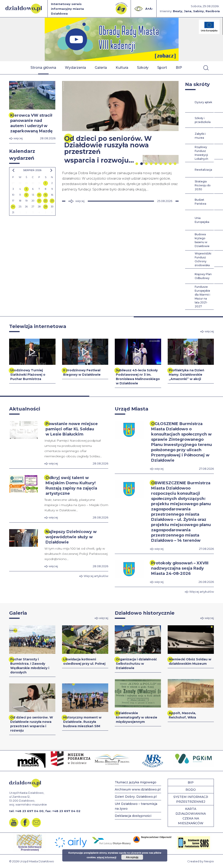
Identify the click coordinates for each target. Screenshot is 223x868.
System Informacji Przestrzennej (190, 799)
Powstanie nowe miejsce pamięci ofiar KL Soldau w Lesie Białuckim (72, 429)
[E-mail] (36, 822)
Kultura (122, 68)
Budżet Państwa (200, 201)
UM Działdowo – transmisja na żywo (136, 806)
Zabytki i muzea (200, 135)
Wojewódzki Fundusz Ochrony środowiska (203, 259)
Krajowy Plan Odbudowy (203, 276)
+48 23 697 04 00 (29, 811)
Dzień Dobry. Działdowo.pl (136, 797)
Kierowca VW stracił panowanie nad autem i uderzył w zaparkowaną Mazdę (31, 123)
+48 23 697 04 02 (66, 811)
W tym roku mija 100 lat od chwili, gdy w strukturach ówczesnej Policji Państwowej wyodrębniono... (76, 554)
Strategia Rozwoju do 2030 (203, 185)
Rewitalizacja (203, 169)
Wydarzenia (75, 68)
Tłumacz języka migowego (135, 782)
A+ (147, 9)
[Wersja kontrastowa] (138, 8)
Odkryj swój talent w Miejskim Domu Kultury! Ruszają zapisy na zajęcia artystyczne (71, 485)
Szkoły (143, 68)
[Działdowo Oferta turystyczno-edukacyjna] (111, 39)
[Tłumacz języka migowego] (121, 8)
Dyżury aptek (203, 102)
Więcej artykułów (95, 576)
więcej (18, 138)
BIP (179, 68)
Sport (162, 68)
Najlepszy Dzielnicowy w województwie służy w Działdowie (71, 537)
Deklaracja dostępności (133, 816)
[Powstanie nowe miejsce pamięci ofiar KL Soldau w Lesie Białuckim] (23, 430)
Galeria (101, 68)
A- (151, 9)
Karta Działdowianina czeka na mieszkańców (191, 816)
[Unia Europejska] (209, 27)
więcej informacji (106, 857)
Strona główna (43, 68)
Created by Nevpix (200, 861)
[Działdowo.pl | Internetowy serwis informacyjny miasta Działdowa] (23, 8)
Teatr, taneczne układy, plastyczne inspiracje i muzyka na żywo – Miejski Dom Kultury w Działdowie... (76, 505)
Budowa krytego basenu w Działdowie (202, 240)
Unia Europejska (202, 220)
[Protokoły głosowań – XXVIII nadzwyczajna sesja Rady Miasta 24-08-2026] (129, 569)
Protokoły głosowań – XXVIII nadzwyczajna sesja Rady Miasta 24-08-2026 (179, 568)
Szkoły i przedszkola (203, 120)
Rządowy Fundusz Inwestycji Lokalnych (201, 152)
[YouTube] (13, 822)
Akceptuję (132, 857)
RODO (191, 790)
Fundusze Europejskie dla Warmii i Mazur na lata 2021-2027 (202, 296)
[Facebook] (25, 822)
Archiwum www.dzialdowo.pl (137, 789)
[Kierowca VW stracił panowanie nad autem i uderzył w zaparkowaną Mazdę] (32, 95)
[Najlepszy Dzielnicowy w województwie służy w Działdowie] (23, 538)
